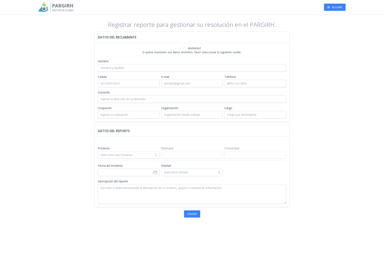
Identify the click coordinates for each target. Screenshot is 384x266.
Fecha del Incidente (110, 166)
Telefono (230, 77)
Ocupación (105, 108)
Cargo (228, 108)
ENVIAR (192, 214)
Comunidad (231, 148)
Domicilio (104, 92)
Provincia (104, 148)
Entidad (166, 166)
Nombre (103, 61)
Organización (169, 108)
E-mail (165, 77)
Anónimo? (194, 48)
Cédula (102, 77)
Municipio (167, 148)
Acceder (337, 7)
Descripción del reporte (113, 181)
